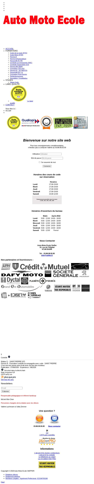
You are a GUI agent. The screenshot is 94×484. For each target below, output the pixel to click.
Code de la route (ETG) (18, 53)
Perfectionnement (16, 76)
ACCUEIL (10, 49)
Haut (2, 482)
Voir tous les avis (7, 380)
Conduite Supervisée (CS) (19, 65)
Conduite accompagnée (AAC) (21, 63)
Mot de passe (36, 158)
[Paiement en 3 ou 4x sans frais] (81, 128)
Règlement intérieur (13, 476)
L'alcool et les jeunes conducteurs (47, 453)
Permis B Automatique (18, 59)
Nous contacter (54, 426)
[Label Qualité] (14, 129)
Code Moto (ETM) (16, 55)
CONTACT (10, 105)
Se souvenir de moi (48, 162)
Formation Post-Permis (18, 74)
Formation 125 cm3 (17, 68)
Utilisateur (36, 154)
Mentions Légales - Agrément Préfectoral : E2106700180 (27, 478)
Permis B (13, 57)
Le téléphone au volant (47, 457)
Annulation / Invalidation (18, 78)
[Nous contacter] (54, 424)
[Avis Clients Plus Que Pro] (46, 129)
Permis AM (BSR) (16, 66)
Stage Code (14, 82)
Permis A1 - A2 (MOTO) (18, 70)
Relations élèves (12, 475)
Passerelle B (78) (16, 61)
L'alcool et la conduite (47, 455)
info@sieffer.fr (47, 255)
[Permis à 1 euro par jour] (63, 128)
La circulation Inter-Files (47, 459)
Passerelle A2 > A (16, 72)
